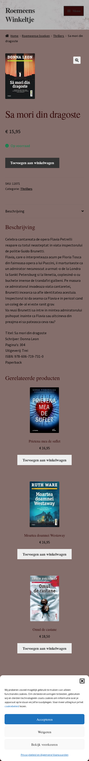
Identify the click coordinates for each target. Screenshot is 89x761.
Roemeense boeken (36, 36)
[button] (82, 681)
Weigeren (44, 732)
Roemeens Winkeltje (20, 14)
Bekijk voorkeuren (44, 744)
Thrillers (58, 36)
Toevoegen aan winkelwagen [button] (44, 460)
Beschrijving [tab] (14, 211)
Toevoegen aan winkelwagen (32, 162)
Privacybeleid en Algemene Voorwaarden (44, 754)
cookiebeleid (12, 706)
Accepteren (45, 719)
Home (14, 36)
